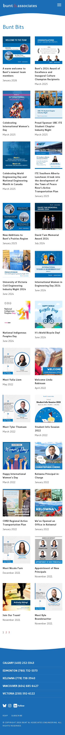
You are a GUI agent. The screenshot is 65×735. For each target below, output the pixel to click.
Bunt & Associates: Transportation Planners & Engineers (21, 5)
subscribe (16, 715)
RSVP (5, 715)
